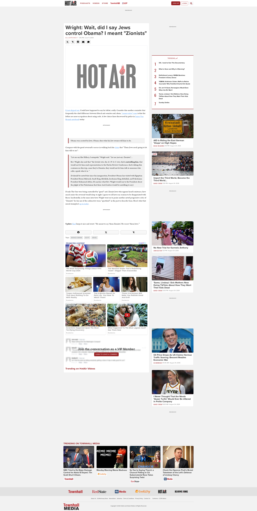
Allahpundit (71, 38)
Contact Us (147, 498)
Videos (96, 3)
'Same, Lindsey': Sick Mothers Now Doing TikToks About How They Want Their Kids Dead (173, 96)
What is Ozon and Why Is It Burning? (172, 69)
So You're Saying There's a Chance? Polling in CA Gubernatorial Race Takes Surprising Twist (142, 474)
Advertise (119, 498)
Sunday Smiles (164, 103)
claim (117, 147)
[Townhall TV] (115, 3)
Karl (74, 223)
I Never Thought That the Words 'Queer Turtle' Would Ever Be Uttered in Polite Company (172, 399)
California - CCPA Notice (159, 498)
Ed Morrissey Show (102, 498)
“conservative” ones (129, 113)
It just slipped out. (72, 110)
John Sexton (157, 251)
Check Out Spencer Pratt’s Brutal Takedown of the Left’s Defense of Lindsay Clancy (178, 472)
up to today (84, 203)
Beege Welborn (158, 146)
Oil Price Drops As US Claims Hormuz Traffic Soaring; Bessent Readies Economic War (172, 357)
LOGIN (184, 3)
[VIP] (125, 3)
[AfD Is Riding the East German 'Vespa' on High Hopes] (172, 126)
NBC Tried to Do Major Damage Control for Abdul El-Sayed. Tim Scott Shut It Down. (77, 472)
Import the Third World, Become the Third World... (171, 179)
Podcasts (85, 3)
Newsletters (112, 498)
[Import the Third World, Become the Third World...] (172, 163)
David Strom (157, 183)
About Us (93, 498)
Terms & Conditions (128, 498)
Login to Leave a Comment (106, 354)
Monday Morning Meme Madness (112, 470)
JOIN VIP (176, 3)
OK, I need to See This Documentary (172, 63)
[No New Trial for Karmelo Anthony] (172, 233)
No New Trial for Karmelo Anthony (170, 247)
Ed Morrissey (158, 363)
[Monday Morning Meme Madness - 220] (112, 457)
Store (105, 3)
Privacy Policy (139, 498)
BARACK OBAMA (76, 238)
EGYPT (87, 238)
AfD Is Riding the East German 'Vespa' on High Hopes (168, 141)
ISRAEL (94, 238)
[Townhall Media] (71, 506)
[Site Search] (191, 3)
